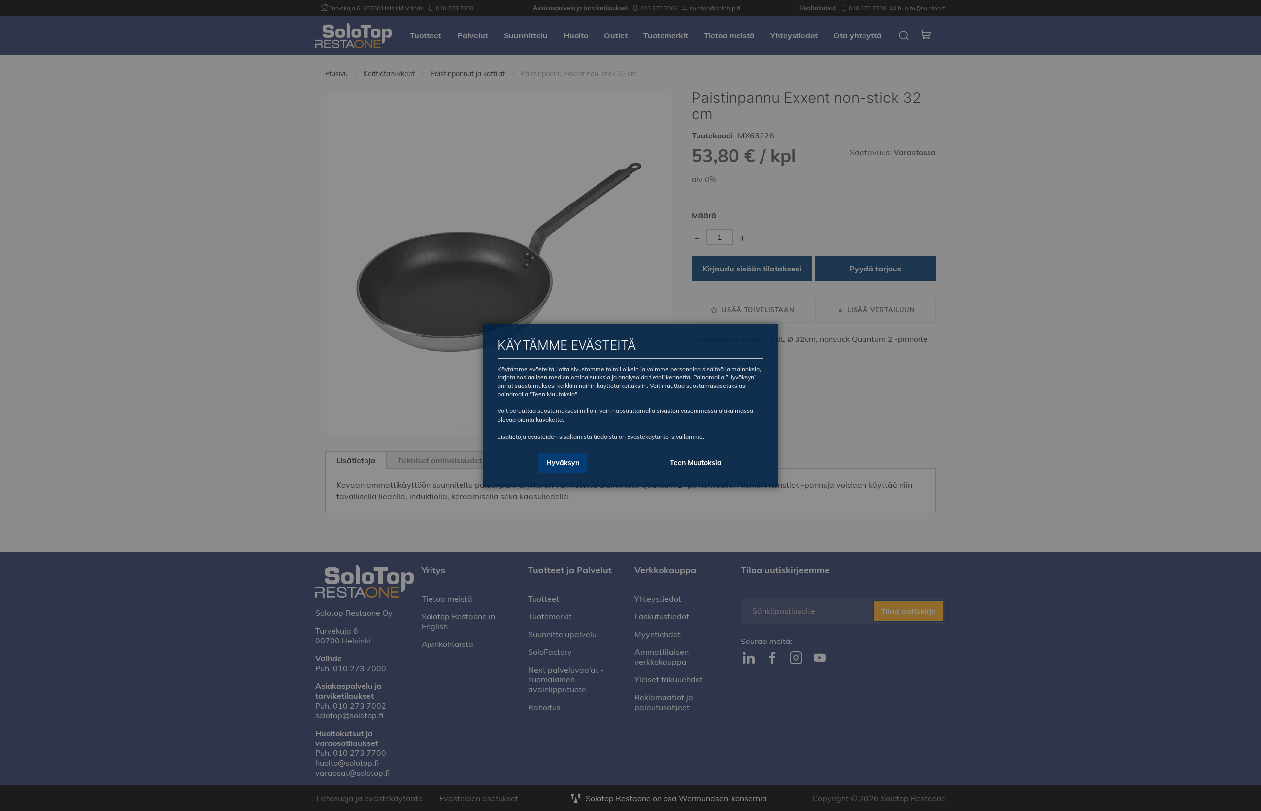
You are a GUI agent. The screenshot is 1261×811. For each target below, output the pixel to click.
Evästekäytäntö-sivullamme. (665, 436)
